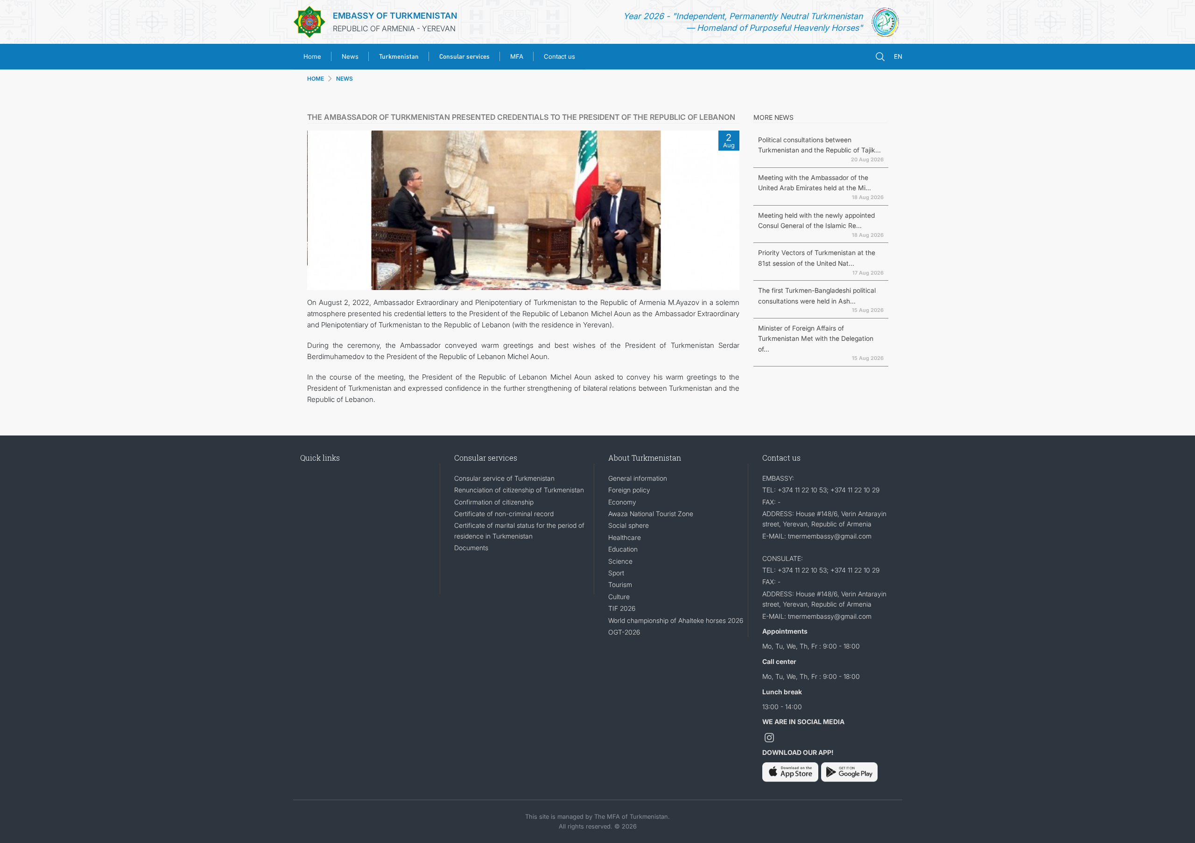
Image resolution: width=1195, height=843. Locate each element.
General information (637, 478)
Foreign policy (629, 490)
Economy (622, 502)
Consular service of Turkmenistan (504, 478)
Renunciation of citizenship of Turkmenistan (519, 490)
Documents (471, 548)
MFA (516, 56)
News (350, 56)
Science (620, 561)
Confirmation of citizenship (494, 502)
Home (312, 56)
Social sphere (628, 525)
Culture (619, 597)
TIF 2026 (621, 608)
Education (623, 549)
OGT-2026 (624, 632)
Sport (616, 573)
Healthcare (624, 537)
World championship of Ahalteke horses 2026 (675, 620)
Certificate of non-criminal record (504, 514)
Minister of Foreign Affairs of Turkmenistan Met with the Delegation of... (815, 338)
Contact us (559, 56)
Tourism (620, 584)
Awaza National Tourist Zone (650, 514)
